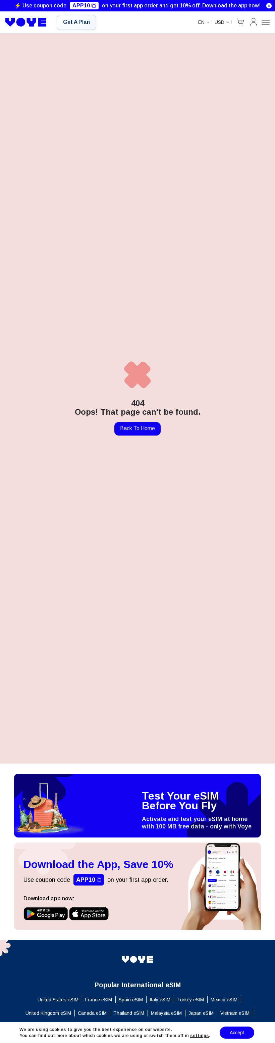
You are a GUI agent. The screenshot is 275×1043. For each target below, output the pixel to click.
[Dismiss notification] (269, 5)
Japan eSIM (201, 1013)
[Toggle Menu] (266, 22)
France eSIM (98, 999)
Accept (237, 1032)
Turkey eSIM (190, 999)
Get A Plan (76, 22)
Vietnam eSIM (235, 1013)
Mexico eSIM (224, 999)
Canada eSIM (92, 1013)
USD (219, 22)
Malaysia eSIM (166, 1013)
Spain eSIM (131, 999)
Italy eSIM (160, 999)
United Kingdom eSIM (48, 1013)
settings (199, 1035)
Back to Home (137, 428)
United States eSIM (58, 999)
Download (214, 5)
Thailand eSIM (128, 1013)
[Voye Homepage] (26, 22)
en (201, 22)
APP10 (81, 5)
